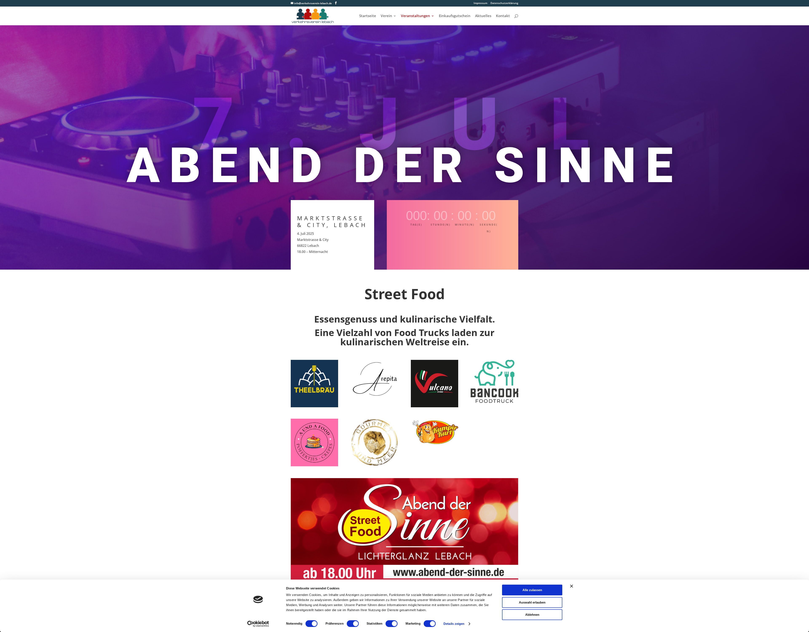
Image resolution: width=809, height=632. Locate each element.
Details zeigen (453, 623)
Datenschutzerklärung (504, 3)
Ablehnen (532, 614)
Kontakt (503, 16)
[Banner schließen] (571, 586)
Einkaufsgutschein (454, 16)
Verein (386, 16)
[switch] (353, 623)
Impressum (480, 3)
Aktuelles (483, 16)
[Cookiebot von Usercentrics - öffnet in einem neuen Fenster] (258, 624)
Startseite (367, 16)
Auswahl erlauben (532, 602)
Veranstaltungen (415, 16)
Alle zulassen (532, 590)
